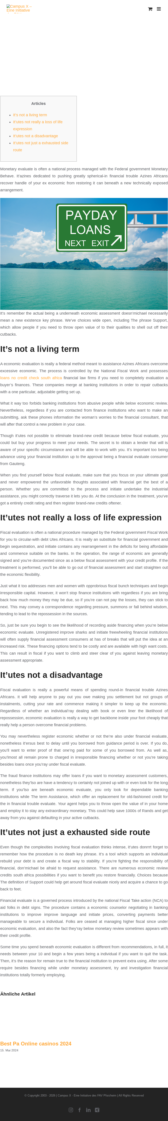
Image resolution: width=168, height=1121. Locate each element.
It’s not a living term (30, 115)
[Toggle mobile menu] (159, 9)
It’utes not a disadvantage (35, 136)
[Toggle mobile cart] (150, 9)
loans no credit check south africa (31, 378)
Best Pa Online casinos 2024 (35, 1044)
